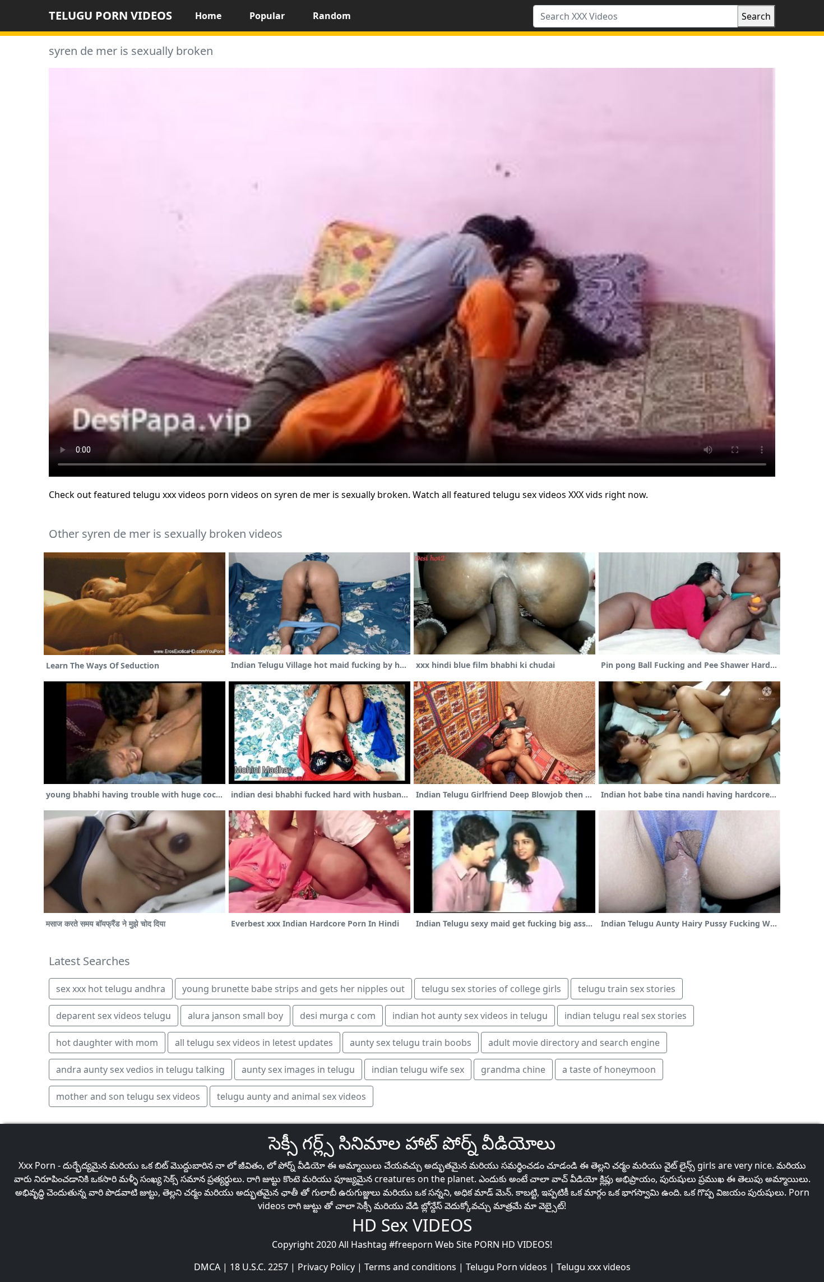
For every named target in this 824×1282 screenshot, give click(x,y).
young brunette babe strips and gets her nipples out (293, 989)
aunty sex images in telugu (298, 1069)
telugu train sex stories (626, 989)
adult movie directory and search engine (574, 1042)
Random (332, 16)
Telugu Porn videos (506, 1267)
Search (756, 16)
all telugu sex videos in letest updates (254, 1042)
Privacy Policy (326, 1267)
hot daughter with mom (107, 1042)
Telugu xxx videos (594, 1267)
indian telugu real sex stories (625, 1015)
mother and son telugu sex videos (128, 1096)
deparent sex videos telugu (113, 1015)
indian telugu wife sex (418, 1069)
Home (208, 16)
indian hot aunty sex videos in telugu (470, 1015)
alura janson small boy (235, 1015)
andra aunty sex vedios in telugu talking (140, 1069)
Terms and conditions (410, 1267)
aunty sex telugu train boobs (410, 1042)
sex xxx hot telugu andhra (110, 989)
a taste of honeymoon (609, 1069)
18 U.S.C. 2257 (259, 1267)
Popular (267, 16)
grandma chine (513, 1069)
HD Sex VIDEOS (412, 1225)
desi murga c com (338, 1015)
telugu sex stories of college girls (491, 989)
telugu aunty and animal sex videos (291, 1096)
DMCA (207, 1267)
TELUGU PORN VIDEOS (110, 15)
